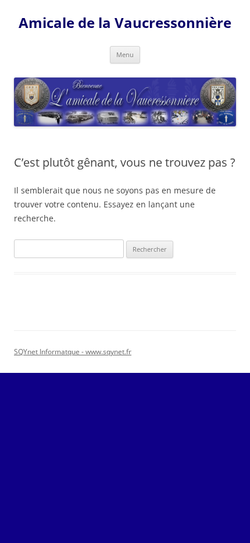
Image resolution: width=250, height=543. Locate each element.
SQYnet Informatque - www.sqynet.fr (72, 352)
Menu (125, 54)
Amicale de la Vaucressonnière (125, 23)
